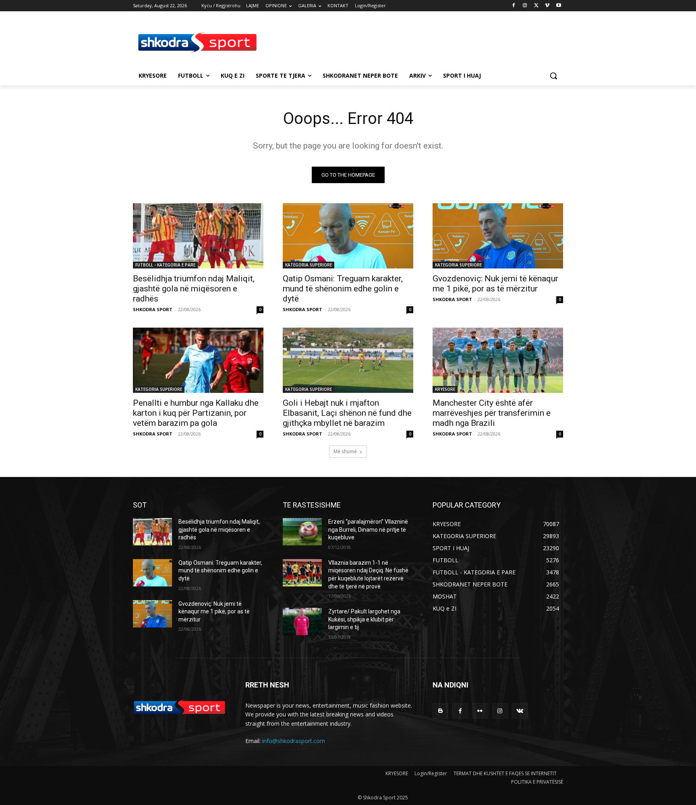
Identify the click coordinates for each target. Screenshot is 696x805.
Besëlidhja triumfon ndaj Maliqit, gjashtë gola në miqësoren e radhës (194, 288)
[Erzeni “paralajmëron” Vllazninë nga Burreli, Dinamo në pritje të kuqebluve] (302, 531)
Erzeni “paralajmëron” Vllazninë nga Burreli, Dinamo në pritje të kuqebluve (368, 529)
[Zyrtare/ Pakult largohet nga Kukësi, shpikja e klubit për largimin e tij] (302, 621)
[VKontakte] (520, 711)
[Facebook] (513, 5)
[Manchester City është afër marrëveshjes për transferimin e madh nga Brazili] (498, 360)
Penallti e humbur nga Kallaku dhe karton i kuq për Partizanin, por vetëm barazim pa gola (196, 413)
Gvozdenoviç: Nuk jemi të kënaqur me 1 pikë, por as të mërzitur (495, 283)
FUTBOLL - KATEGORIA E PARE (165, 265)
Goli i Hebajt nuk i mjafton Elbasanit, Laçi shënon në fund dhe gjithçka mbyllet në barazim (347, 413)
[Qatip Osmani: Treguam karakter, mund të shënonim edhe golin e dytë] (348, 235)
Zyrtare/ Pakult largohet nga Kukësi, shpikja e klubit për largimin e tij (364, 619)
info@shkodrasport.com (293, 741)
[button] (553, 75)
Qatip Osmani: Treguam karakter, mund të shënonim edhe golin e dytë (343, 288)
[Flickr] (480, 711)
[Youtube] (558, 5)
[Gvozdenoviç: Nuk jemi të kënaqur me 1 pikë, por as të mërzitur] (498, 235)
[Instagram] (525, 5)
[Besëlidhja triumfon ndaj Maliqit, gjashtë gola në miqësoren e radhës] (198, 235)
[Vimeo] (547, 5)
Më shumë (345, 451)
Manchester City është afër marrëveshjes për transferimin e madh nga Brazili (492, 413)
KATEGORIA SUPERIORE (308, 265)
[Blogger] (440, 711)
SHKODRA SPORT (152, 309)
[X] (536, 5)
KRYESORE (445, 389)
